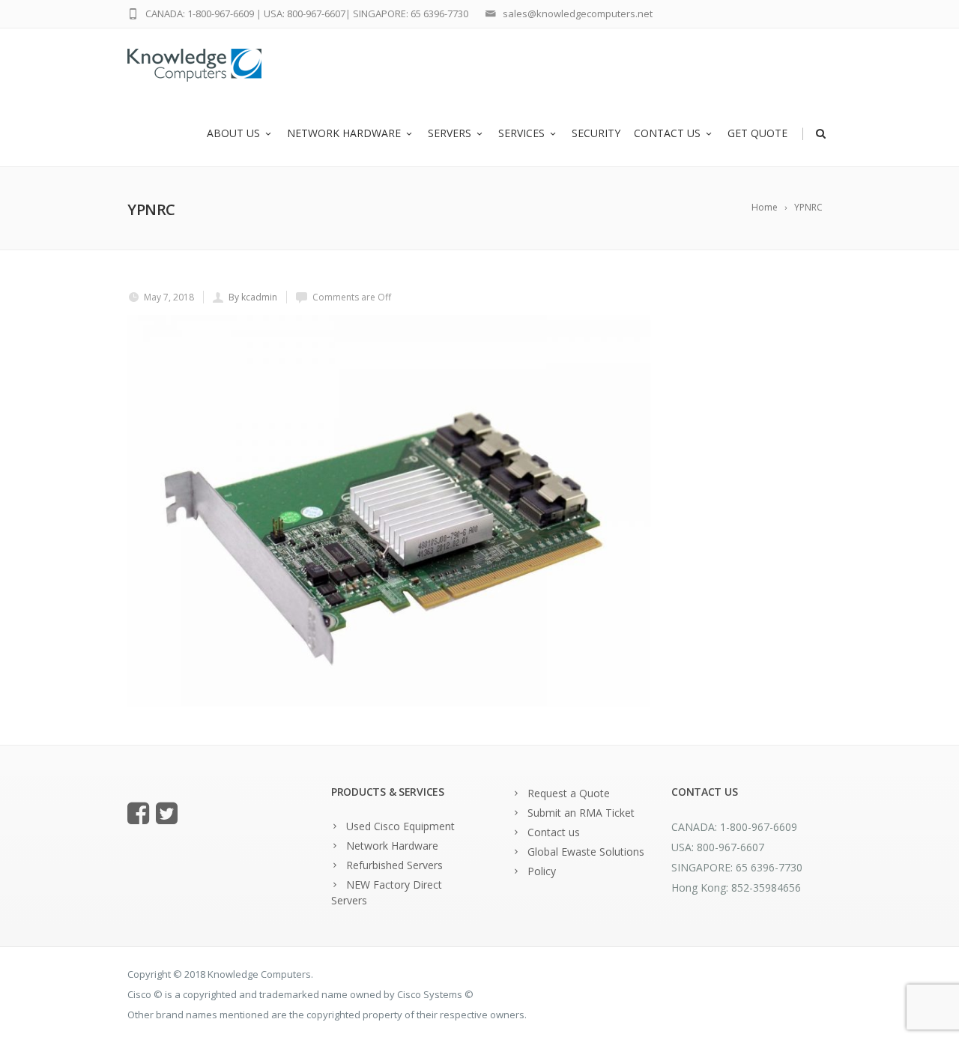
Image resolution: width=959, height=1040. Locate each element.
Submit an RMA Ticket (581, 812)
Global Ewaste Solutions (585, 851)
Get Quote (757, 133)
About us (233, 133)
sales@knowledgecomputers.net (578, 13)
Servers (449, 133)
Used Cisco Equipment (400, 826)
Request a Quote (568, 793)
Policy (541, 871)
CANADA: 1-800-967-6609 (199, 13)
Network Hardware (344, 133)
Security (596, 133)
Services (521, 133)
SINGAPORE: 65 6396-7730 (410, 13)
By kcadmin (253, 297)
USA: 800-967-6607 (304, 13)
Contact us (667, 133)
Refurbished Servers (394, 865)
